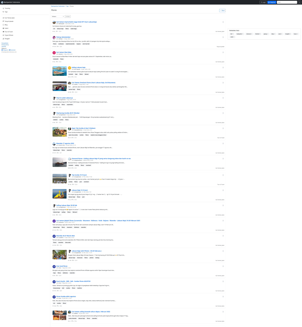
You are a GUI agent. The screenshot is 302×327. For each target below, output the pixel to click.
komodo (71, 74)
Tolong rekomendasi (63, 37)
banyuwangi (56, 288)
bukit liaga (74, 28)
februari (75, 212)
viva (60, 268)
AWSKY (76, 313)
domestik (55, 59)
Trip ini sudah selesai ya (64, 98)
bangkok (288, 34)
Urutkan (68, 16)
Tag (67, 6)
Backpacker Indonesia (57, 6)
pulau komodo (72, 318)
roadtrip (79, 288)
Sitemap (4, 46)
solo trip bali (86, 44)
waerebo (69, 150)
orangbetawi (62, 99)
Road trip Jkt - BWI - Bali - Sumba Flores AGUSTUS (73, 281)
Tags (6, 12)
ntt (54, 28)
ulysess (61, 54)
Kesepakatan (5, 43)
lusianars (61, 222)
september (70, 104)
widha (76, 84)
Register (272, 2)
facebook (12, 50)
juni (81, 181)
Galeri (6, 28)
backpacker (240, 34)
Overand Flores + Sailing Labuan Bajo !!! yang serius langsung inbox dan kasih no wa (101, 158)
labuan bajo (60, 28)
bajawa (79, 44)
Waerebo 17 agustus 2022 (65, 143)
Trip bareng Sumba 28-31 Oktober (68, 113)
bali (63, 288)
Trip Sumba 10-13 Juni (79, 175)
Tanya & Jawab (9, 21)
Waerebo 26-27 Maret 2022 (65, 236)
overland (88, 165)
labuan (86, 74)
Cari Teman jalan (10, 18)
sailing (77, 165)
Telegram (5, 50)
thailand (257, 34)
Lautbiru (61, 237)
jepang (266, 34)
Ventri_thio (62, 145)
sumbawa (61, 44)
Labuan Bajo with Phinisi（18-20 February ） (87, 251)
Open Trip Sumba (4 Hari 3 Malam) (83, 128)
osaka (232, 37)
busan (296, 34)
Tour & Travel (9, 32)
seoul (280, 34)
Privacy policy (5, 44)
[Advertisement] (264, 16)
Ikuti (223, 10)
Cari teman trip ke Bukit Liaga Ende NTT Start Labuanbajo (76, 22)
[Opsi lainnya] (223, 22)
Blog (6, 25)
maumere (69, 227)
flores (67, 28)
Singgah (7, 38)
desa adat (68, 242)
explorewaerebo (70, 44)
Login (264, 2)
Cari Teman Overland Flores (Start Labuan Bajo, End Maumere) (93, 82)
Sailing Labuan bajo (78, 67)
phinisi (91, 257)
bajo (76, 74)
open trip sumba (73, 135)
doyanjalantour (78, 130)
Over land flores (61, 266)
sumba (61, 119)
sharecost (79, 257)
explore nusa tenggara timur (98, 135)
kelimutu (76, 227)
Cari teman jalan (220, 31)
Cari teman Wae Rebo (63, 52)
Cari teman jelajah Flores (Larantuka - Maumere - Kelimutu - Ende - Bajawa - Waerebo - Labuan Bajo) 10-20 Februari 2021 (98, 220)
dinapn (61, 39)
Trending (7, 8)
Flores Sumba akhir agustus (66, 296)
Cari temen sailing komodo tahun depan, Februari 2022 (91, 312)
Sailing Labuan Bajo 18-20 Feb (66, 205)
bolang (97, 257)
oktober (55, 119)
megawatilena (78, 160)
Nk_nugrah (77, 69)
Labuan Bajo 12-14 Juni (80, 190)
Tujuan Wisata (9, 35)
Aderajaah (61, 23)
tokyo (273, 34)
